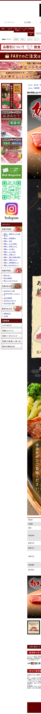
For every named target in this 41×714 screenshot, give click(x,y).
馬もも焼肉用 (8, 278)
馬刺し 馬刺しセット (10, 260)
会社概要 (27, 22)
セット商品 (24, 29)
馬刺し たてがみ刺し (10, 244)
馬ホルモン (7, 275)
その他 (6, 316)
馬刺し (3, 29)
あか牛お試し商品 (9, 303)
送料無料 (31, 29)
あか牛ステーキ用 (9, 291)
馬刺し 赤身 (8, 241)
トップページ (9, 22)
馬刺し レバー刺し (10, 252)
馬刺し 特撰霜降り (10, 238)
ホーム (30, 85)
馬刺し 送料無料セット (11, 262)
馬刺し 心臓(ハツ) (9, 254)
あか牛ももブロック (10, 300)
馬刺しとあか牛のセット (11, 265)
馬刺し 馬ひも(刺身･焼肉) (12, 257)
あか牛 (10, 29)
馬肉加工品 (7, 313)
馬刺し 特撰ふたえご (10, 246)
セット (37, 39)
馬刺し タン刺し (9, 249)
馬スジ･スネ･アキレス (10, 281)
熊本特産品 (31, 33)
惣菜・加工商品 (17, 29)
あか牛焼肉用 (8, 298)
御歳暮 (16, 39)
